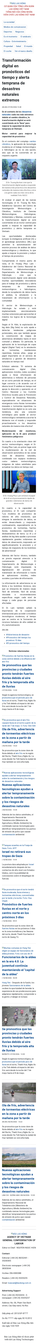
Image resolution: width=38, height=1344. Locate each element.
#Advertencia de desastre (17, 634)
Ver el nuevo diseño (23, 51)
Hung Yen (6, 982)
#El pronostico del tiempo (18, 643)
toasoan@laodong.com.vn (19, 1283)
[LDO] (19, 659)
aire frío (19, 753)
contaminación (8, 834)
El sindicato (26, 36)
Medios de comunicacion (15, 27)
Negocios (19, 32)
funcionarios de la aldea (19, 985)
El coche (7, 51)
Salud (18, 46)
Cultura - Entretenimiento (15, 41)
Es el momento (10, 36)
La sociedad (9, 22)
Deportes (8, 32)
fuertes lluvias (8, 928)
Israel (31, 864)
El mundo (28, 46)
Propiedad (8, 46)
